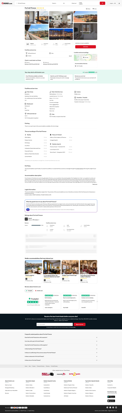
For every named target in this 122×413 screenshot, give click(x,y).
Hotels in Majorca (89, 393)
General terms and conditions (11, 410)
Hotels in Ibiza (88, 387)
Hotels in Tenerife (89, 385)
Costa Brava (46, 390)
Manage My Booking (9, 387)
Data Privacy (23, 410)
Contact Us (109, 385)
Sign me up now (79, 324)
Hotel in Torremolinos (30, 393)
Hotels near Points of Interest (70, 387)
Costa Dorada (47, 393)
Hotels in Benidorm (30, 387)
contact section (79, 168)
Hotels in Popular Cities (69, 385)
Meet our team (8, 385)
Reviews (7, 393)
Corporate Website (111, 387)
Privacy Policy (72, 327)
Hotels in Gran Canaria (90, 390)
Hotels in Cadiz (29, 390)
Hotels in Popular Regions (69, 390)
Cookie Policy (31, 410)
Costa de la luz (47, 396)
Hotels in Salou (29, 385)
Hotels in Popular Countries (70, 393)
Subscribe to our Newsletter (11, 390)
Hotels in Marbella (30, 396)
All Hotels (66, 396)
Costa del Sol (46, 385)
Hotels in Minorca (89, 396)
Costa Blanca (47, 387)
